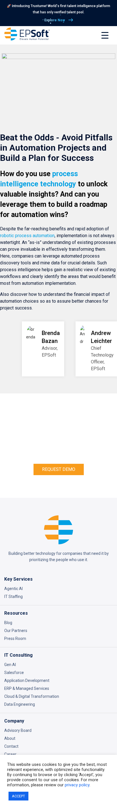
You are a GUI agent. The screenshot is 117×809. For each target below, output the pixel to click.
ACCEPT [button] (18, 796)
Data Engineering (19, 704)
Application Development (26, 680)
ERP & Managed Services (26, 688)
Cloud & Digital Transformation (31, 696)
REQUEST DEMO (58, 469)
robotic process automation (27, 235)
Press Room (15, 638)
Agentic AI (13, 588)
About (9, 738)
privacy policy (77, 784)
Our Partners (15, 630)
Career (10, 754)
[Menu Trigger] (105, 35)
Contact (11, 746)
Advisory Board (18, 730)
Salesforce (14, 672)
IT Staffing (13, 596)
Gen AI (10, 664)
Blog (8, 622)
